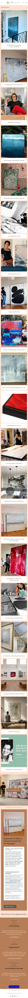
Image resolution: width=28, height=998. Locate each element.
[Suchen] (23, 2)
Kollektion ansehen (9, 906)
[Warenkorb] (26, 2)
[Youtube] (12, 996)
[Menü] (1, 2)
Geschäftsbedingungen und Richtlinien (14, 993)
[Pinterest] (15, 996)
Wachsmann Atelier (15, 990)
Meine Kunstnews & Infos (14, 790)
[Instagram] (10, 996)
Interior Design (14, 979)
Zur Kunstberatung (14, 937)
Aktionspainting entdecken (14, 958)
